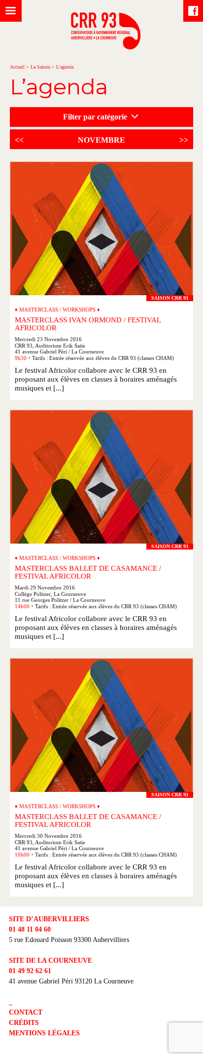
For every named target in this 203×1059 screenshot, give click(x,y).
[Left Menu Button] (11, 11)
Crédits (24, 1022)
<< (19, 140)
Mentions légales (44, 1033)
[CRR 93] (105, 46)
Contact (25, 1012)
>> (183, 140)
